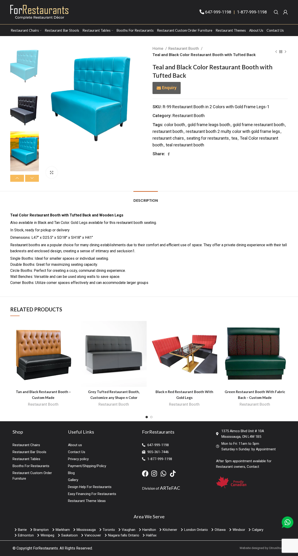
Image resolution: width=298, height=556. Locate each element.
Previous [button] (17, 178)
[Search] (276, 12)
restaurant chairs (168, 138)
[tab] (145, 198)
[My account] (285, 12)
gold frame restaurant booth (258, 124)
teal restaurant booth (185, 144)
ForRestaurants (45, 548)
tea (234, 138)
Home (158, 48)
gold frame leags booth (209, 124)
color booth (174, 124)
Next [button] (32, 178)
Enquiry (169, 87)
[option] (24, 65)
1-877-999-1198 (252, 12)
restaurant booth (167, 131)
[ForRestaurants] (39, 11)
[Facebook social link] (168, 154)
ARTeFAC (170, 488)
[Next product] (285, 51)
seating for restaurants (207, 138)
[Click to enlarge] (52, 172)
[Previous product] (276, 51)
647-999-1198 (218, 12)
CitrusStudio (277, 548)
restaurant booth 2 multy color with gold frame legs (233, 131)
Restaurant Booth (184, 48)
